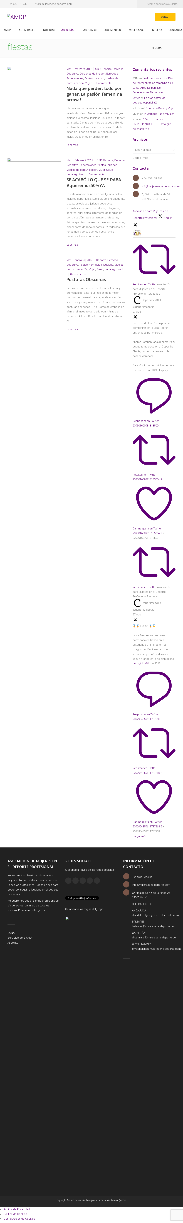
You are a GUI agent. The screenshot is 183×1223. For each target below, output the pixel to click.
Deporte (107, 69)
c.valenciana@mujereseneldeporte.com (156, 948)
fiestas (89, 78)
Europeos (112, 73)
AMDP (7, 30)
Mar (68, 69)
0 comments (103, 83)
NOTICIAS (49, 30)
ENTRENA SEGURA (156, 33)
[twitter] (90, 880)
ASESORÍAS (68, 30)
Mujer (88, 83)
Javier (136, 98)
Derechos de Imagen (92, 73)
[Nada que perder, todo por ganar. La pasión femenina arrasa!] (34, 81)
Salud (109, 169)
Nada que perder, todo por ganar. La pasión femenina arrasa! (94, 94)
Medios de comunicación (81, 169)
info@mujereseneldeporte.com (53, 4)
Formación (95, 264)
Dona (164, 16)
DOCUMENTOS (112, 30)
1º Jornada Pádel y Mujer (159, 108)
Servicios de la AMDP (20, 937)
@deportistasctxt (143, 307)
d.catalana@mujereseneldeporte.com (155, 937)
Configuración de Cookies (19, 1218)
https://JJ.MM (141, 663)
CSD (97, 69)
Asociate (13, 942)
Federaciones (74, 78)
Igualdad (99, 78)
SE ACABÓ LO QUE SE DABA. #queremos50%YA (94, 182)
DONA (11, 932)
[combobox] (140, 157)
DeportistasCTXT (152, 300)
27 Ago (137, 311)
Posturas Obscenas (86, 279)
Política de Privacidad (17, 1209)
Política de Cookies (15, 1214)
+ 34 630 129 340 (17, 4)
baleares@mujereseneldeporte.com (154, 926)
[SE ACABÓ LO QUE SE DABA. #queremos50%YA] (34, 165)
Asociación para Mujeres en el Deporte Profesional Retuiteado (151, 289)
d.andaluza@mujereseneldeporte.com (155, 915)
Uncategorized (75, 174)
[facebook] (68, 880)
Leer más (72, 145)
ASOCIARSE (90, 30)
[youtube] (97, 880)
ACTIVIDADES (27, 30)
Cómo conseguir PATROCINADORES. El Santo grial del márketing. (152, 124)
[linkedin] (83, 880)
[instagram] (75, 880)
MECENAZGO (137, 30)
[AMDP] (17, 17)
